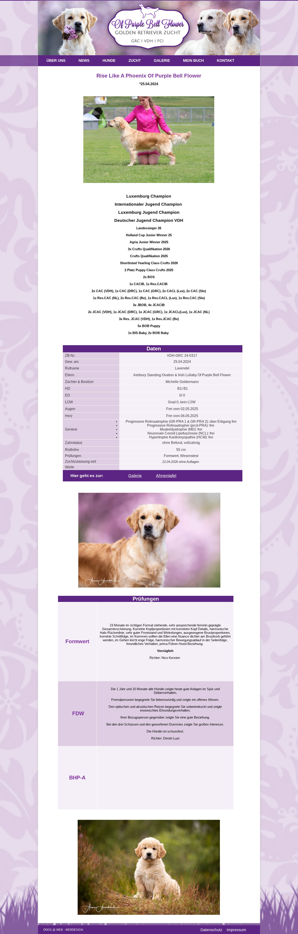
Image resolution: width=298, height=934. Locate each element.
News (84, 61)
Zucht (134, 61)
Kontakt (225, 61)
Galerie (162, 61)
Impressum (236, 930)
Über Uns (55, 61)
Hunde (109, 61)
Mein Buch (193, 61)
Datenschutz (211, 930)
